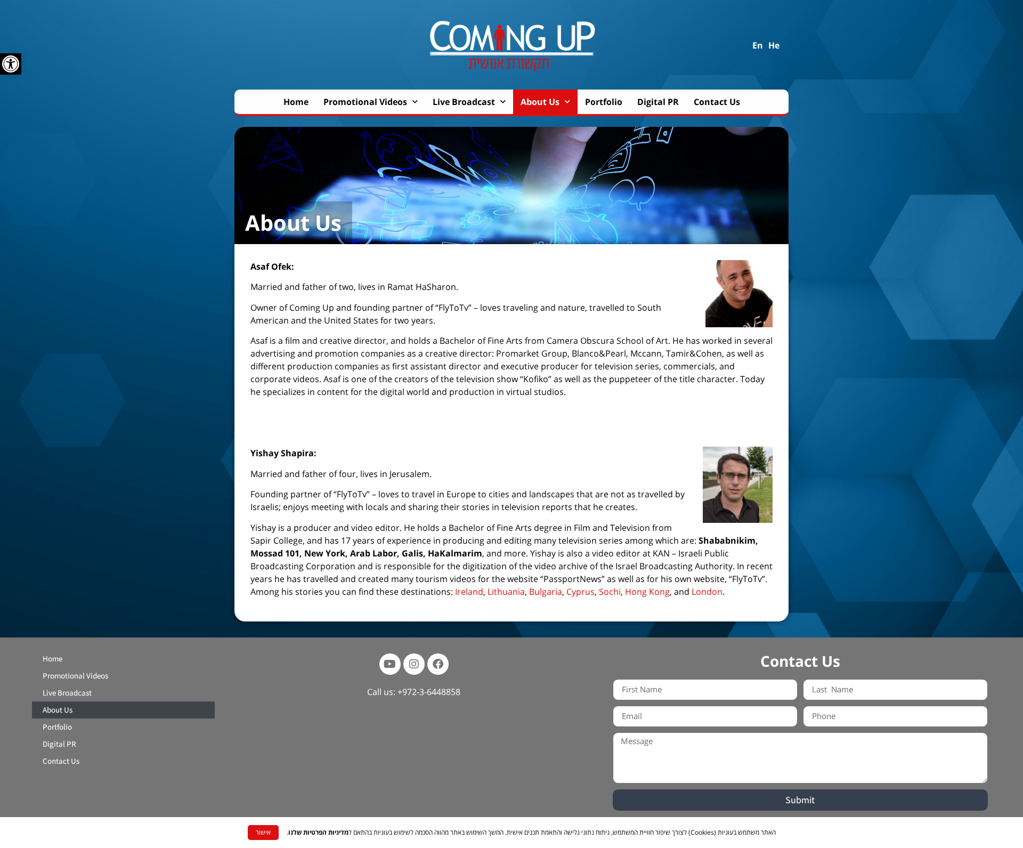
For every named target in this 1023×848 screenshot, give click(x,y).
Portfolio (603, 102)
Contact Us (717, 102)
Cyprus (580, 591)
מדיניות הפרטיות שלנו (318, 832)
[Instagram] (414, 664)
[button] (10, 64)
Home (295, 102)
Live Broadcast (464, 102)
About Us (540, 102)
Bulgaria (545, 591)
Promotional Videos (365, 102)
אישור (263, 832)
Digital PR (658, 102)
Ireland (469, 591)
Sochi (610, 591)
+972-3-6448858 (428, 692)
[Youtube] (390, 664)
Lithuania (506, 591)
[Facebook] (438, 664)
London (707, 591)
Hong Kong (647, 591)
